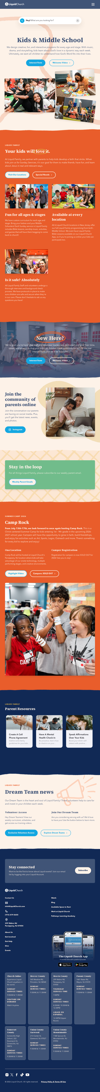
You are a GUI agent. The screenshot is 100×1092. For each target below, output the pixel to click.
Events (8, 950)
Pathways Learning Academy (63, 916)
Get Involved (10, 937)
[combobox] (50, 20)
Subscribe (83, 870)
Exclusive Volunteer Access (21, 833)
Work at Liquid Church (60, 911)
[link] (19, 731)
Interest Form (35, 63)
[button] (92, 4)
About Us (9, 932)
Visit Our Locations (17, 175)
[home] (14, 4)
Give (7, 946)
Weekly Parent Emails (22, 482)
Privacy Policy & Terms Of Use (53, 1082)
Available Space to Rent (61, 907)
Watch (53, 898)
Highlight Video (16, 574)
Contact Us (9, 898)
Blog (53, 902)
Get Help (8, 941)
